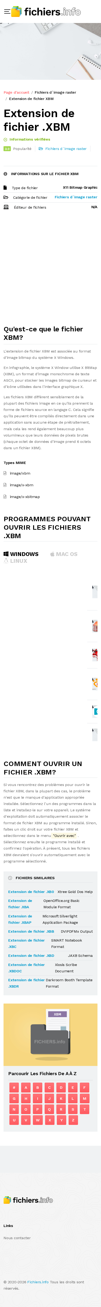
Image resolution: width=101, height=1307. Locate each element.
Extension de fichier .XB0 (31, 891)
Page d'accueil (16, 92)
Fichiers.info (38, 1282)
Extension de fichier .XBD (31, 955)
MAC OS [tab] (66, 554)
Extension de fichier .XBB (31, 931)
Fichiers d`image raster (55, 92)
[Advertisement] (50, 269)
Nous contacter (17, 1238)
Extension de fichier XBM (31, 98)
